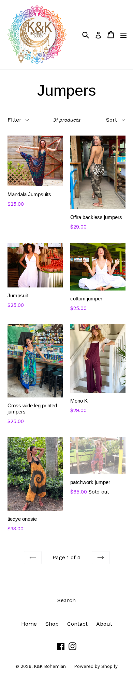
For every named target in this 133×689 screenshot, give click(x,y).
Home (29, 624)
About (104, 624)
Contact (77, 624)
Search (66, 600)
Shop (52, 624)
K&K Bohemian (50, 666)
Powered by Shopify (96, 666)
